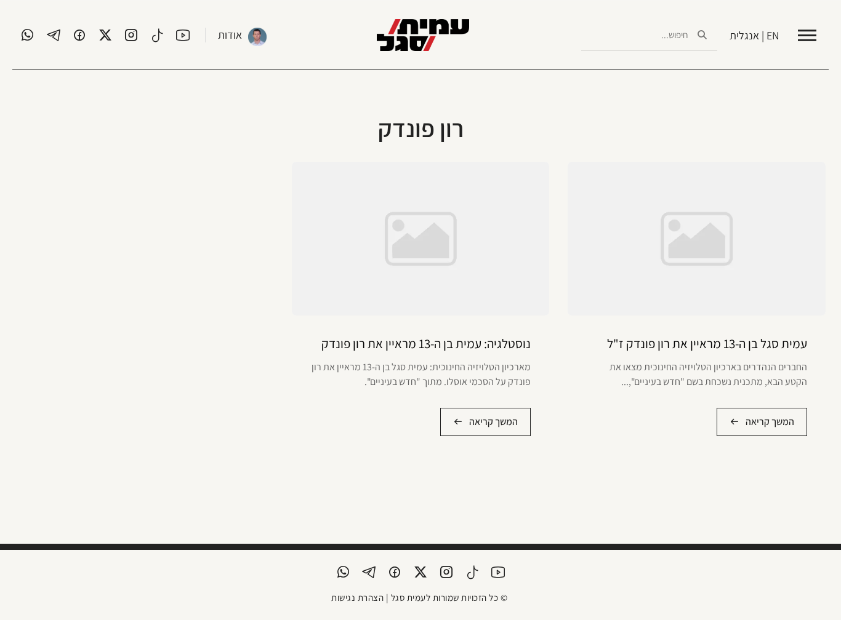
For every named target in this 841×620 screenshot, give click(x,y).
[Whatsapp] (27, 35)
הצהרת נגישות (357, 597)
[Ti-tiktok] (157, 35)
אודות (230, 35)
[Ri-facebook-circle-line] (79, 35)
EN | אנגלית (754, 35)
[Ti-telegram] (53, 35)
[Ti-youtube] (183, 35)
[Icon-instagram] (131, 35)
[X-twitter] (105, 35)
